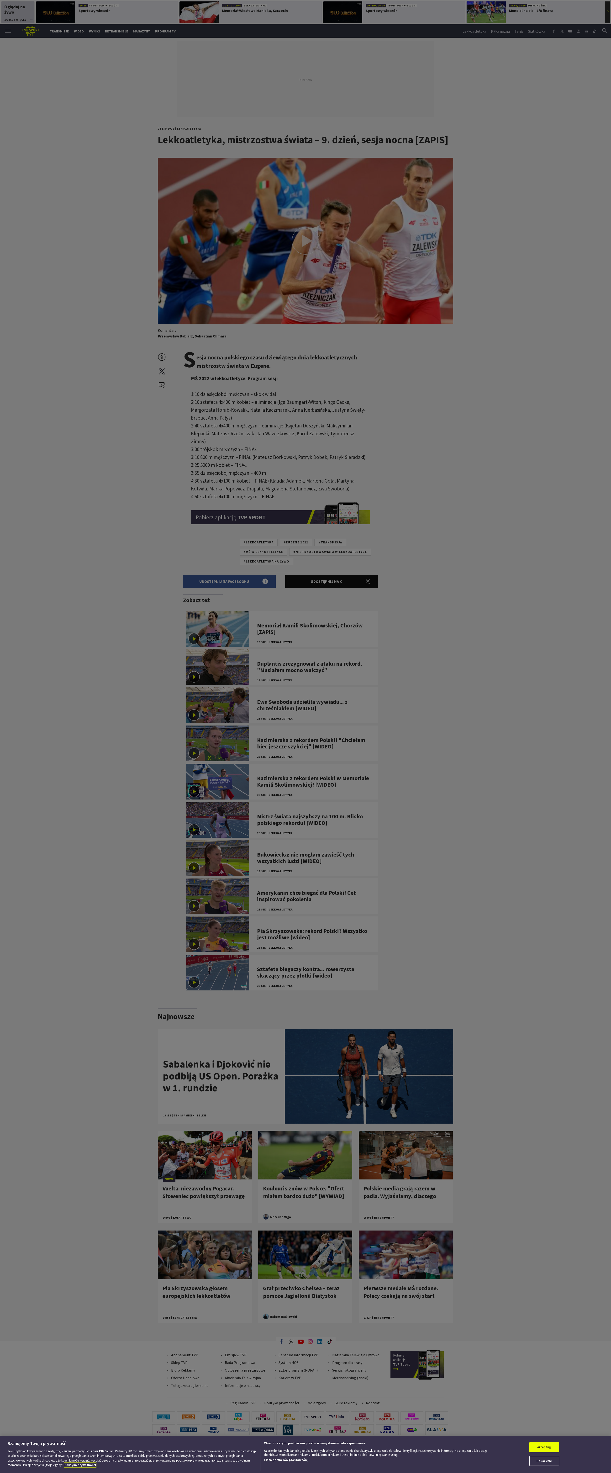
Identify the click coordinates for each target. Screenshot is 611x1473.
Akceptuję (544, 1447)
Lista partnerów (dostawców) (286, 1460)
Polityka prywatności (80, 1465)
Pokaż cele (544, 1461)
